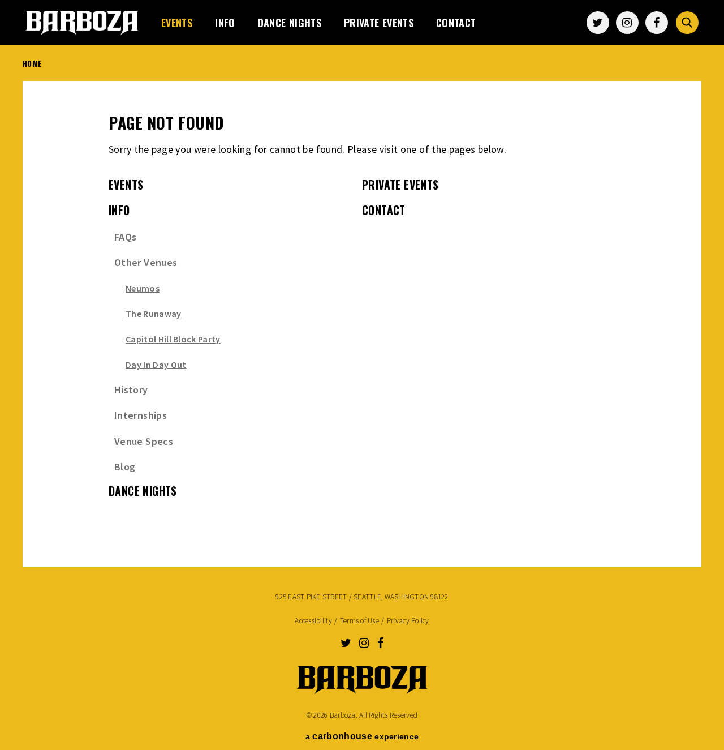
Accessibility (313, 620)
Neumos (143, 288)
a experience (362, 736)
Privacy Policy (408, 620)
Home (32, 63)
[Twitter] (598, 22)
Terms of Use (359, 620)
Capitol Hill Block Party (173, 339)
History (131, 389)
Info (225, 22)
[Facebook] (656, 22)
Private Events (378, 22)
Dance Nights (289, 22)
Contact (456, 22)
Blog (124, 466)
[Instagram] (627, 22)
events (176, 22)
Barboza (82, 22)
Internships (140, 415)
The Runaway (154, 313)
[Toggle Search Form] (687, 22)
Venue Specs (143, 441)
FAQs (125, 236)
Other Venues (145, 262)
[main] (362, 317)
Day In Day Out (156, 364)
